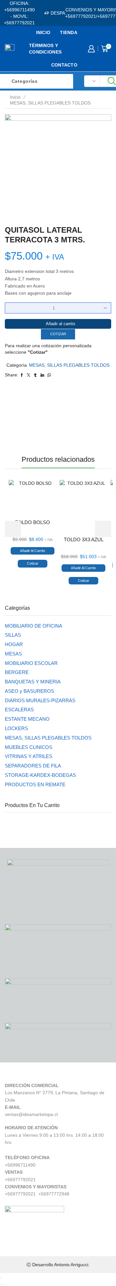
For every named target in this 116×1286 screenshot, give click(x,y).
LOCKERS (16, 728)
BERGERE (17, 672)
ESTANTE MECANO (27, 719)
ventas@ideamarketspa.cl (31, 1114)
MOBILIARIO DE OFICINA (33, 626)
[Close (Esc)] (0, 1278)
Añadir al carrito (60, 323)
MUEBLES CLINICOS (28, 747)
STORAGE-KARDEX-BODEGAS (40, 775)
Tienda (68, 32)
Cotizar (58, 334)
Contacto (64, 64)
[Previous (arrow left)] (0, 1284)
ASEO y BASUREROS (29, 691)
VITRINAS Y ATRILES (28, 756)
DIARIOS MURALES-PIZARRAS (40, 700)
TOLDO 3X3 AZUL (83, 539)
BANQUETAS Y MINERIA (33, 681)
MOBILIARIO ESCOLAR (31, 663)
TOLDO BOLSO (32, 522)
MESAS (13, 653)
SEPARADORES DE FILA (33, 765)
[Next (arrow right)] (3, 1284)
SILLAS (13, 635)
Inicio (43, 32)
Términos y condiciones (45, 49)
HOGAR (14, 644)
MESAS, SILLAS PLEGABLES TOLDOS (50, 102)
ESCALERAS (19, 709)
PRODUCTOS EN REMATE (35, 784)
